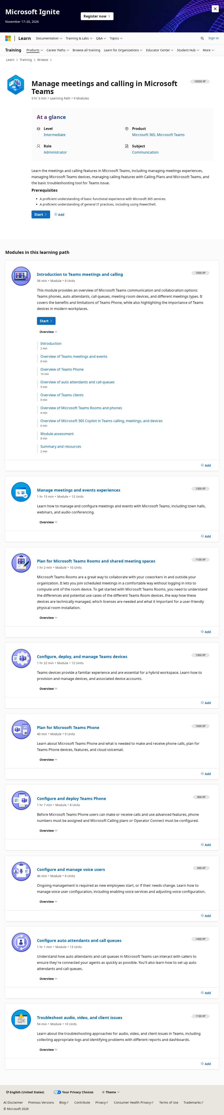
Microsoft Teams (171, 134)
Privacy (100, 1102)
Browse (42, 60)
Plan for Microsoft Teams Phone (68, 727)
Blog (62, 1102)
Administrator (55, 152)
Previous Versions (41, 1102)
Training (26, 60)
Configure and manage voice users (71, 869)
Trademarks (192, 1102)
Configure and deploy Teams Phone (71, 798)
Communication (145, 152)
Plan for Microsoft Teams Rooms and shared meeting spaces (96, 561)
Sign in (213, 38)
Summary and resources (60, 446)
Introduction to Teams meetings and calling (80, 274)
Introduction (50, 343)
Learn (10, 60)
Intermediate (54, 134)
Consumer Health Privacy (132, 1102)
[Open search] (202, 38)
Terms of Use (168, 1102)
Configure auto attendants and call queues (79, 940)
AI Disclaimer (13, 1102)
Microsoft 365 (143, 134)
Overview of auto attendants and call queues (77, 382)
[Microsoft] (8, 38)
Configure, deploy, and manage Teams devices (82, 656)
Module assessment (57, 434)
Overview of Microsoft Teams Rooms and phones (81, 408)
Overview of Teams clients (62, 395)
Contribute (82, 1102)
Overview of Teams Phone (62, 369)
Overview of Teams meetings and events (73, 356)
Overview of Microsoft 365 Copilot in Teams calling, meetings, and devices (101, 421)
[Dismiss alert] (215, 8)
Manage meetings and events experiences (78, 490)
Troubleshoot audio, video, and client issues (79, 1017)
